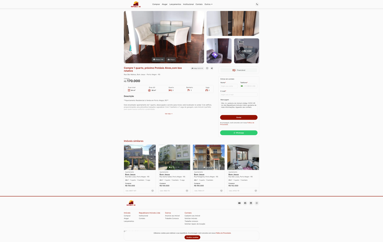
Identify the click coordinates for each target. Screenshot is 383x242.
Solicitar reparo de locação (195, 224)
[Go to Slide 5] (142, 167)
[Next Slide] (154, 157)
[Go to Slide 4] (140, 167)
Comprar (156, 4)
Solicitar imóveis (191, 218)
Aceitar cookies (192, 237)
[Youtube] (239, 203)
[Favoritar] (207, 68)
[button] (140, 157)
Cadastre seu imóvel (192, 216)
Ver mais (168, 114)
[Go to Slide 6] (144, 167)
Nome (223, 83)
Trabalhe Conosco (172, 218)
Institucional (188, 4)
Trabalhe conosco (191, 221)
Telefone (244, 83)
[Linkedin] (251, 203)
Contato (199, 4)
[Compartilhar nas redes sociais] (212, 68)
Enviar (238, 117)
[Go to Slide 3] (138, 167)
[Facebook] (245, 203)
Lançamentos (175, 4)
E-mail (223, 91)
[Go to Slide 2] (137, 167)
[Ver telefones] (257, 4)
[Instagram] (256, 203)
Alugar (164, 4)
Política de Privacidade (223, 233)
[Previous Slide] (126, 157)
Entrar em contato (227, 79)
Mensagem (225, 100)
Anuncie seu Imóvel (172, 216)
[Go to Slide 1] (135, 167)
